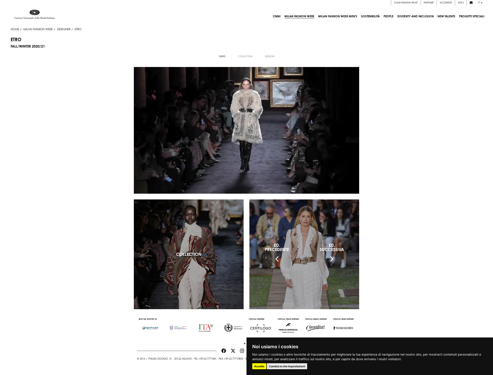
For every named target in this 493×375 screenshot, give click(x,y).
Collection (245, 56)
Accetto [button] (259, 366)
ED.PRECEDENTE (277, 247)
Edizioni (269, 56)
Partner (429, 2)
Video (222, 56)
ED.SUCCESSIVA (332, 247)
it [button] (479, 2)
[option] (150, 326)
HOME (15, 29)
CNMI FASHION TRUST (406, 2)
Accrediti (446, 2)
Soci (461, 2)
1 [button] (244, 343)
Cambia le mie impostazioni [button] (287, 366)
